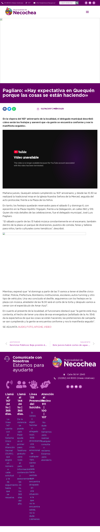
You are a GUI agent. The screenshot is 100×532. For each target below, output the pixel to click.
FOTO (30, 327)
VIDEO (47, 327)
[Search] (77, 2)
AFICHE (38, 327)
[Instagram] (93, 2)
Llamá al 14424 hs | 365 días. (21, 404)
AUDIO (22, 327)
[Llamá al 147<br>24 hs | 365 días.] (9, 384)
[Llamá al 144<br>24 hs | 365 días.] (21, 384)
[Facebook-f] (86, 2)
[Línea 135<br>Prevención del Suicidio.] (33, 384)
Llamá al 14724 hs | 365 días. (9, 404)
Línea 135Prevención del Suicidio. (37, 401)
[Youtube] (90, 2)
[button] (87, 12)
